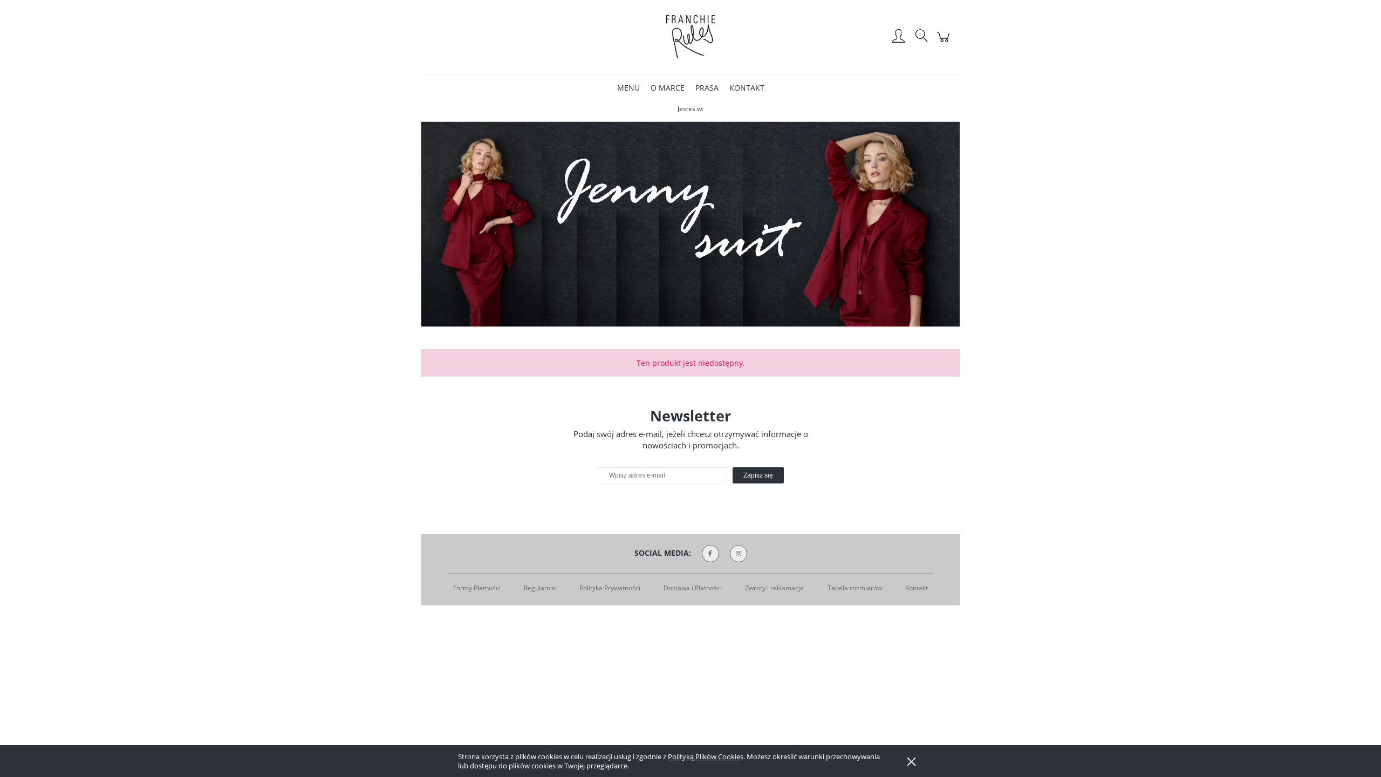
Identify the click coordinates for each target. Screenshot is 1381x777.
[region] (690, 224)
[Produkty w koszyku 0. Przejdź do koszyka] (945, 42)
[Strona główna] (690, 36)
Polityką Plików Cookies (705, 756)
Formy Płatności (477, 587)
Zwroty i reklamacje (774, 587)
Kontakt (916, 587)
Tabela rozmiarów (855, 587)
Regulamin (540, 587)
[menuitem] (628, 87)
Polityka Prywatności (609, 587)
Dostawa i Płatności (693, 587)
